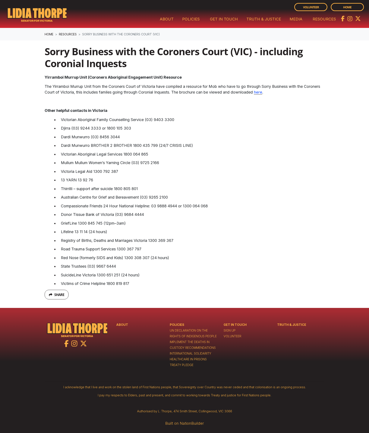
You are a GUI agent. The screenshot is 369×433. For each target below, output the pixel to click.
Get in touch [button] (224, 19)
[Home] (37, 14)
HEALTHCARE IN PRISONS (188, 359)
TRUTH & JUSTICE (291, 324)
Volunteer (311, 7)
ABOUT (122, 324)
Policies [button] (191, 19)
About (167, 19)
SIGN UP (230, 330)
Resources (68, 34)
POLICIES (177, 324)
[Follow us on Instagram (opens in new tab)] (350, 18)
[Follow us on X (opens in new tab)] (358, 18)
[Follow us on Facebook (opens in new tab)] (343, 18)
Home (347, 7)
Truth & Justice (263, 19)
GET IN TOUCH (235, 324)
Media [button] (296, 19)
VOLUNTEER (232, 336)
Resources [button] (327, 19)
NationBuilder (192, 423)
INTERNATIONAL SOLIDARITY (190, 353)
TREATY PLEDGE (181, 365)
